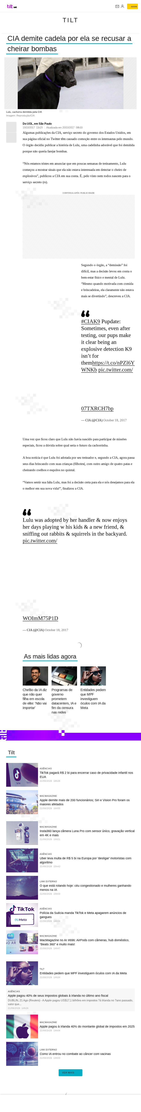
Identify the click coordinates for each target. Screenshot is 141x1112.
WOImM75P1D (40, 618)
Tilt (71, 20)
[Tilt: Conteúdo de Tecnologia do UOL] (10, 6)
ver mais (68, 1072)
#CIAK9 (90, 321)
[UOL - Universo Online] (15, 7)
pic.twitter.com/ (115, 369)
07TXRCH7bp (97, 408)
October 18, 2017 (115, 420)
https (97, 363)
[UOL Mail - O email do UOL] (117, 6)
